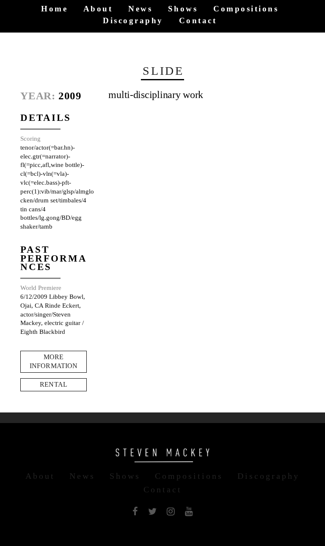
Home (54, 9)
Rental (53, 384)
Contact (198, 20)
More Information (54, 361)
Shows (183, 9)
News (140, 9)
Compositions (245, 9)
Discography (133, 20)
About (98, 9)
